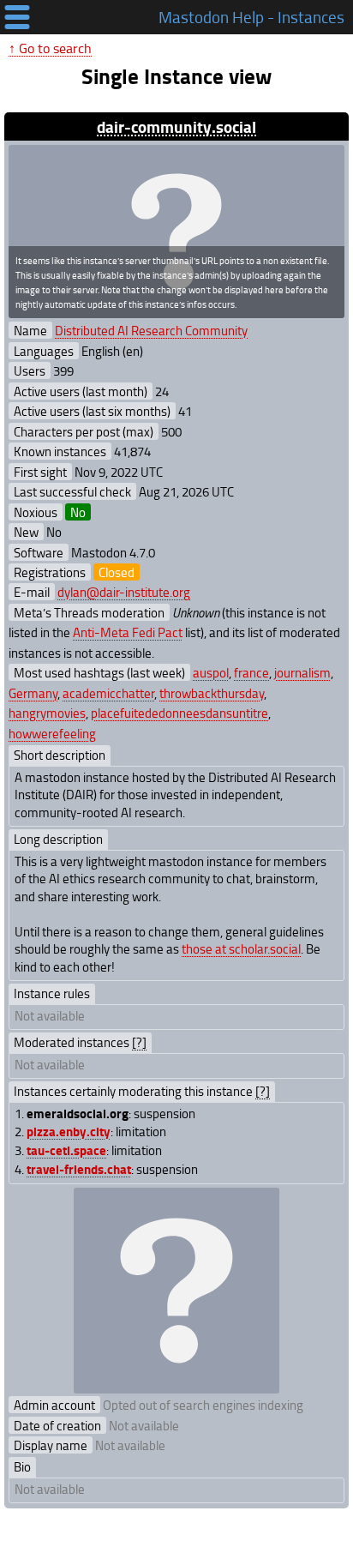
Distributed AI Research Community (151, 330)
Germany (33, 692)
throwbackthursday (211, 692)
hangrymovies (47, 712)
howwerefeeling (52, 733)
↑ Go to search (50, 48)
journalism (302, 672)
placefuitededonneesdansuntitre (179, 712)
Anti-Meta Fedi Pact (127, 632)
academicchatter (108, 692)
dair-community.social (176, 126)
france (251, 672)
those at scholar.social (241, 948)
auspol (211, 672)
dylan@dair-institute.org (123, 591)
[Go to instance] (176, 231)
